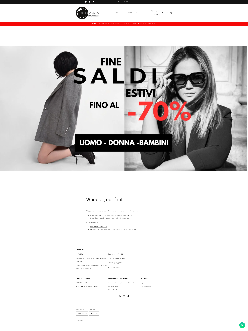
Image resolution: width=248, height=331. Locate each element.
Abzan (81, 320)
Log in (143, 283)
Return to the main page (98, 227)
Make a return (112, 289)
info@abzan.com (81, 282)
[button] (163, 13)
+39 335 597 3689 (93, 286)
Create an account (146, 286)
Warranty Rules (113, 286)
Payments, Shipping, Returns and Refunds (121, 283)
